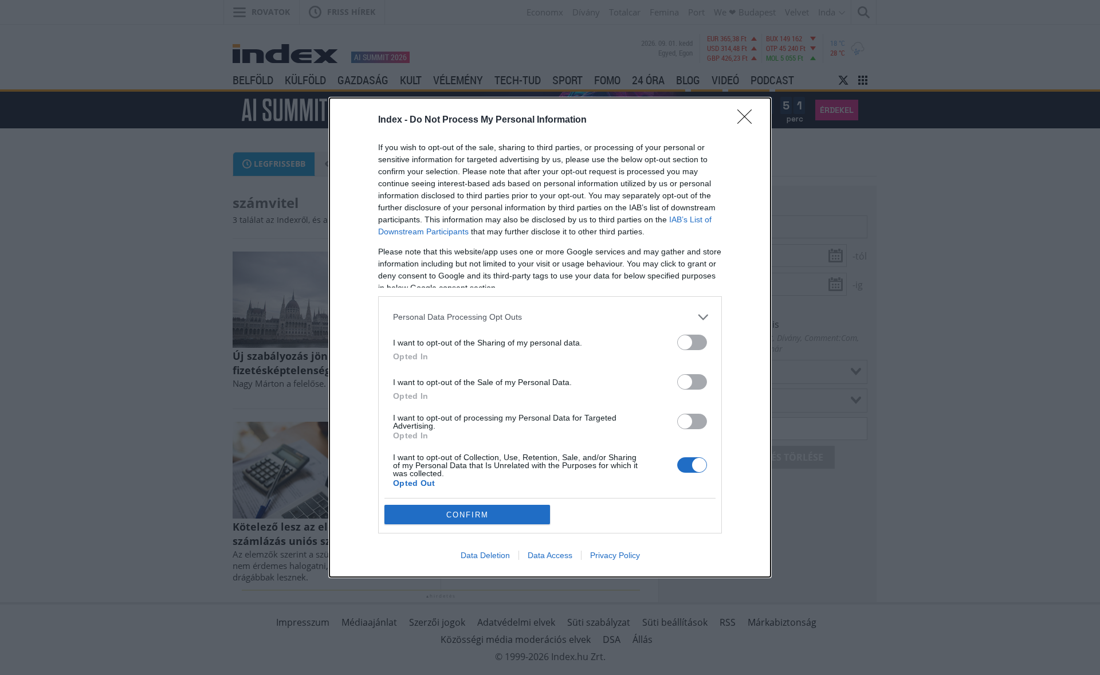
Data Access (550, 555)
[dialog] (550, 337)
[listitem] (550, 317)
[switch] (692, 342)
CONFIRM (467, 515)
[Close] (748, 120)
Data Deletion (485, 555)
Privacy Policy (615, 555)
